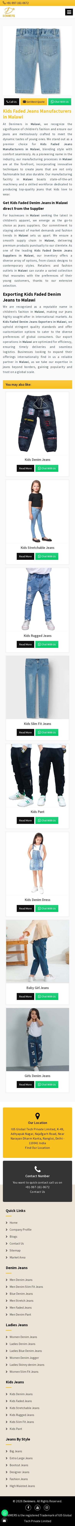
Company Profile (21, 1229)
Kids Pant (16, 1428)
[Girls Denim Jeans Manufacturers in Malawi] (37, 1039)
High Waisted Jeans (22, 1486)
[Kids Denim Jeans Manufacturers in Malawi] (37, 423)
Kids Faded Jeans (21, 1401)
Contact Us (37, 1192)
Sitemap (15, 1250)
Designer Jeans (19, 1472)
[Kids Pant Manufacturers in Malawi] (37, 775)
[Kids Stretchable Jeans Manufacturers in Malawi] (37, 511)
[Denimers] (9, 11)
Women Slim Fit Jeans (24, 1371)
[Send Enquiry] (37, 60)
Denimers (29, 1501)
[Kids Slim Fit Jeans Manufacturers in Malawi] (37, 687)
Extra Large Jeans (21, 1458)
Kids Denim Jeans (21, 1394)
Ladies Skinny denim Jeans (27, 1364)
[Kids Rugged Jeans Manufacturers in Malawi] (37, 599)
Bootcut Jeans (19, 1465)
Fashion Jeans (19, 1479)
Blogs (13, 1236)
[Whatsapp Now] (4, 1513)
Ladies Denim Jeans (22, 1344)
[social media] (28, 1508)
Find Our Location (37, 1148)
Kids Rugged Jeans (22, 1415)
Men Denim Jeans (21, 1279)
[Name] (69, 12)
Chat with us (61, 101)
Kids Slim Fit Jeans (22, 1421)
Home (14, 1222)
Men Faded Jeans (21, 1307)
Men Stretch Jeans (21, 1300)
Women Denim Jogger (24, 1357)
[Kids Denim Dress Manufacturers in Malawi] (37, 863)
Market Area (17, 1257)
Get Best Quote (36, 101)
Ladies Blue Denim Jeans (26, 1350)
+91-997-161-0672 (17, 3)
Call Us (13, 101)
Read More (25, 468)
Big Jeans (16, 1451)
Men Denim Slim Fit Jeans (26, 1286)
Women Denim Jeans (23, 1337)
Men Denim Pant (20, 1314)
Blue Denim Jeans (21, 1293)
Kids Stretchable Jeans (24, 1408)
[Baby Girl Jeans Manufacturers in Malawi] (37, 951)
